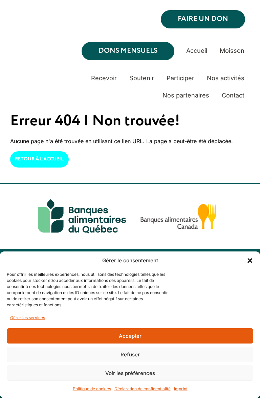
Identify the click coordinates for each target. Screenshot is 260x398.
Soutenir (141, 78)
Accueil (196, 50)
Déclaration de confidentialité (142, 388)
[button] (249, 260)
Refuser (130, 354)
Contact (233, 95)
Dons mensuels (128, 50)
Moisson (232, 50)
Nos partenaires (185, 95)
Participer (180, 78)
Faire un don (203, 19)
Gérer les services (27, 317)
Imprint (181, 388)
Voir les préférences (130, 373)
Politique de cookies (92, 388)
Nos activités (225, 78)
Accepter (130, 336)
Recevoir (104, 78)
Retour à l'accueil (39, 159)
